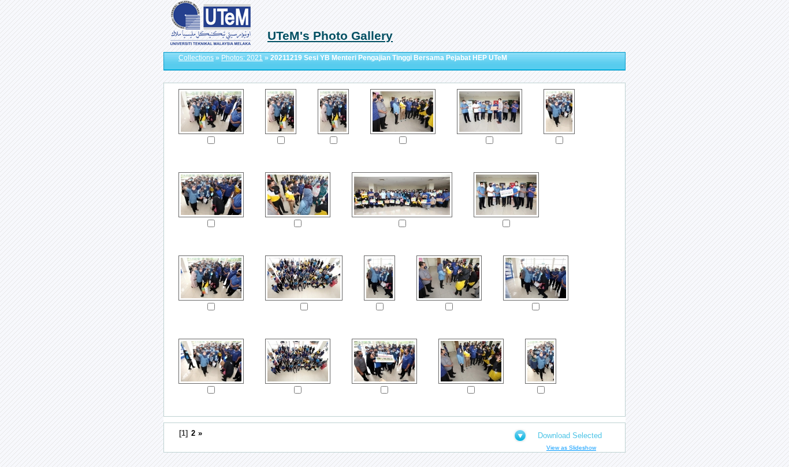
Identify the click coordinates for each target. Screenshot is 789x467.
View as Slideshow (571, 447)
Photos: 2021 (242, 58)
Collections (196, 58)
